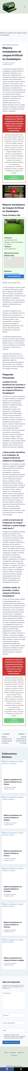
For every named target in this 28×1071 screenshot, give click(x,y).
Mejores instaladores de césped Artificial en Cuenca (7, 738)
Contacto (14, 1055)
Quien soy (21, 1052)
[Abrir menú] (24, 7)
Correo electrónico (9, 1023)
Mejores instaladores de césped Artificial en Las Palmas (13, 782)
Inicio (5, 1052)
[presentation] (14, 768)
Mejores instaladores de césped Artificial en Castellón (13, 889)
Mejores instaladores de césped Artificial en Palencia (13, 924)
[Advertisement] (14, 21)
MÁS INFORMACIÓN (14, 276)
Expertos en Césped (9, 62)
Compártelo (7, 1069)
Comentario (7, 993)
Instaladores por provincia (10, 44)
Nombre (6, 1015)
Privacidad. (12, 1052)
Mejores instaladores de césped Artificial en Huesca (13, 853)
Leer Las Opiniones (13, 273)
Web (4, 1030)
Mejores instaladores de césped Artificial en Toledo (21, 738)
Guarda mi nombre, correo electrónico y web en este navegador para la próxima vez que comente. (14, 1036)
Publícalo (21, 1069)
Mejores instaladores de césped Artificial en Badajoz (13, 817)
